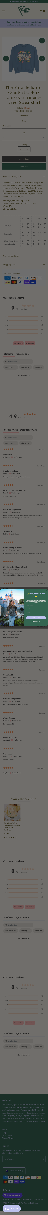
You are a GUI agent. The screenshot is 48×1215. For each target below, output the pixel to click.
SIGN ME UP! (36, 617)
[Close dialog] (46, 591)
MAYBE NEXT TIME (36, 621)
